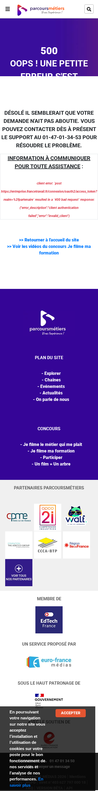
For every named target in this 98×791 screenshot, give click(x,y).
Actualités (52, 393)
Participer (52, 457)
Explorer (52, 373)
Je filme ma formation (52, 451)
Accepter (70, 713)
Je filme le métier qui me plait (52, 444)
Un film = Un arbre (53, 464)
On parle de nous (52, 399)
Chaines (53, 379)
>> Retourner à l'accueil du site (49, 240)
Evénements (52, 386)
